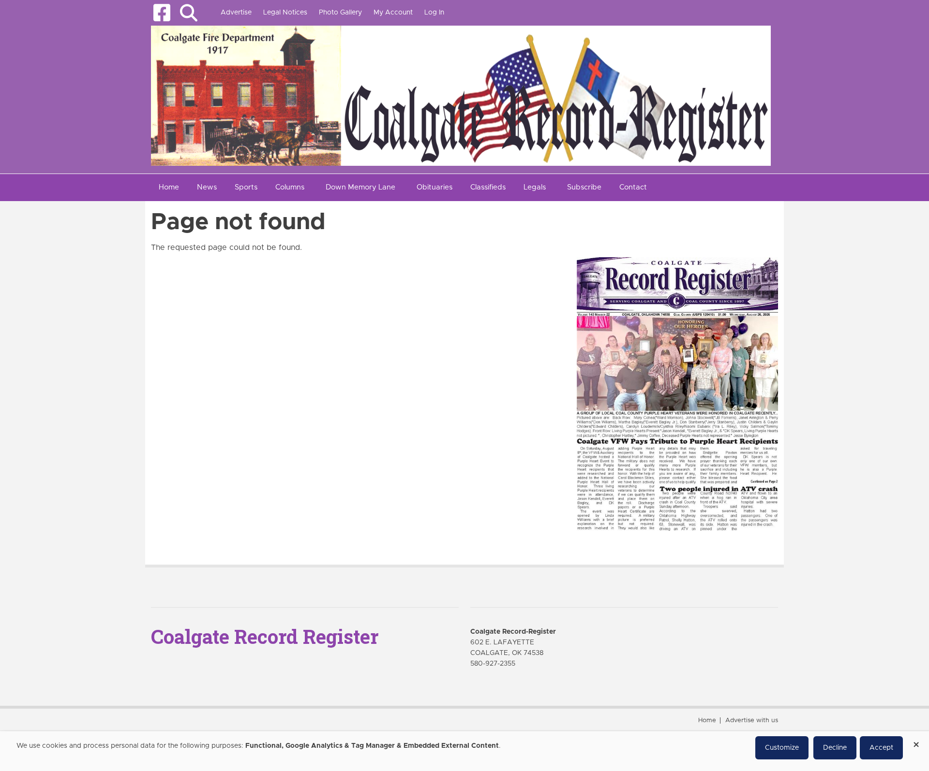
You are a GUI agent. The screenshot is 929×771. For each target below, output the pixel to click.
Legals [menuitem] (535, 187)
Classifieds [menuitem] (488, 187)
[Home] (461, 95)
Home (707, 720)
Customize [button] (782, 747)
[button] (188, 13)
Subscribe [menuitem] (584, 187)
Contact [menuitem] (633, 187)
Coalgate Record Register (264, 636)
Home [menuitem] (169, 187)
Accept (881, 747)
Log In (434, 12)
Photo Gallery (340, 12)
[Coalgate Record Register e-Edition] (677, 393)
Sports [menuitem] (246, 187)
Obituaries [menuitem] (434, 187)
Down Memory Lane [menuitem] (360, 187)
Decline (835, 747)
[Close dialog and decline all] (916, 741)
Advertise (236, 12)
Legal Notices (285, 12)
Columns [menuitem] (289, 187)
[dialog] (464, 751)
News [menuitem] (207, 187)
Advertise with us (751, 720)
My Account (393, 12)
